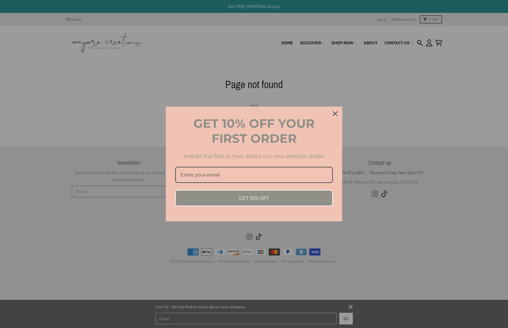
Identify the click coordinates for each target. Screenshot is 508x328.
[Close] (335, 114)
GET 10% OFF (254, 198)
